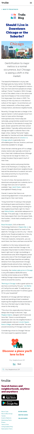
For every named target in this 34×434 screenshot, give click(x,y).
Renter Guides (23, 415)
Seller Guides (23, 418)
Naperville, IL (23, 227)
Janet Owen (16, 187)
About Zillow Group (6, 413)
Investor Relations (6, 418)
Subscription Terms (6, 429)
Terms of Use (5, 424)
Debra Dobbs (9, 211)
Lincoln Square (24, 322)
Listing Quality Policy (7, 426)
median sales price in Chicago (22, 270)
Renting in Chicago (8, 284)
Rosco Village (6, 324)
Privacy (3, 422)
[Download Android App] (10, 403)
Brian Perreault (6, 225)
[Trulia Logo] (5, 3)
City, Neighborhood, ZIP (17, 360)
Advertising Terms (6, 420)
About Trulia (4, 411)
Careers (3, 416)
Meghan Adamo (6, 315)
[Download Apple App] (9, 397)
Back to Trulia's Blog (10, 9)
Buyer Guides (22, 411)
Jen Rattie (27, 286)
